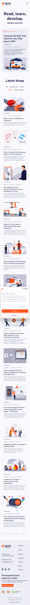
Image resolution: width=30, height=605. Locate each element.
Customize (14, 315)
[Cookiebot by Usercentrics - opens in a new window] (22, 289)
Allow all (15, 311)
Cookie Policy (14, 299)
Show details (22, 306)
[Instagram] (9, 569)
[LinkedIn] (6, 569)
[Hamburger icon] (27, 3)
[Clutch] (2, 569)
